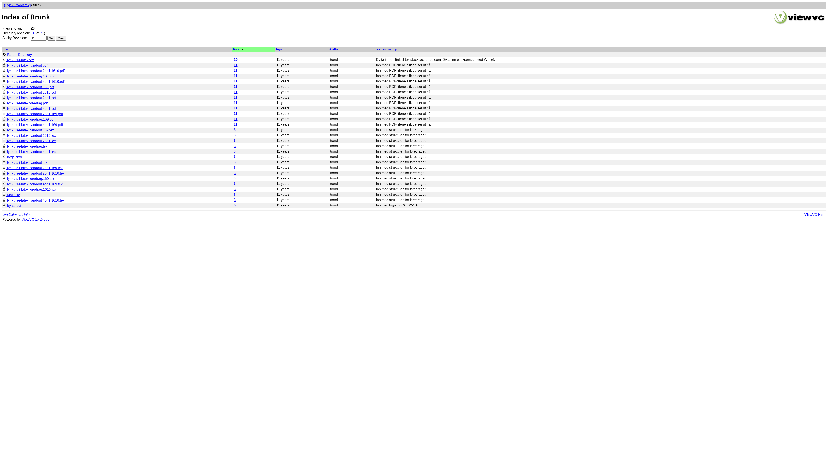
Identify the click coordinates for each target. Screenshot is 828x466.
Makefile (13, 195)
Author (335, 49)
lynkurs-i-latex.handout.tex (26, 162)
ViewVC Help (815, 215)
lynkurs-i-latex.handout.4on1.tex (31, 152)
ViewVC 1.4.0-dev (35, 219)
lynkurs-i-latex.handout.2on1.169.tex (34, 168)
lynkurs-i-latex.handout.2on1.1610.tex (35, 173)
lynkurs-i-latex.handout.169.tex (30, 130)
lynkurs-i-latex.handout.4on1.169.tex (34, 184)
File (5, 49)
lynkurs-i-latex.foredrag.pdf (27, 103)
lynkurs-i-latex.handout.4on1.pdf (31, 108)
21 (42, 33)
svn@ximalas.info (16, 215)
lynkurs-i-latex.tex (20, 60)
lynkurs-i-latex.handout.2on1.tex (31, 141)
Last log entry (385, 49)
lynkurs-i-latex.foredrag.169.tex (30, 179)
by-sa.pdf (13, 206)
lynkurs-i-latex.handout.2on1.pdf (31, 98)
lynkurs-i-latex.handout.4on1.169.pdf (34, 125)
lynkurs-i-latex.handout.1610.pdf (31, 92)
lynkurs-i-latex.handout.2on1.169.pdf (34, 114)
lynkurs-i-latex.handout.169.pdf (30, 87)
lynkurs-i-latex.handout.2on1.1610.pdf (35, 71)
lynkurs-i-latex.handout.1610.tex (31, 135)
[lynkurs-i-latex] (18, 5)
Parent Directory (19, 55)
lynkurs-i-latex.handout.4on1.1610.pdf (35, 81)
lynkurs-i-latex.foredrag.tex (26, 146)
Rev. (236, 49)
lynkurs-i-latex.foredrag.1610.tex (31, 189)
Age (279, 49)
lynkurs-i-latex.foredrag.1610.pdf (31, 76)
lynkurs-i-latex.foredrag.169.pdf (30, 119)
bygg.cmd (14, 157)
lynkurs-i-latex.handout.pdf (26, 65)
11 (32, 33)
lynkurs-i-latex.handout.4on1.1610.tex (35, 200)
